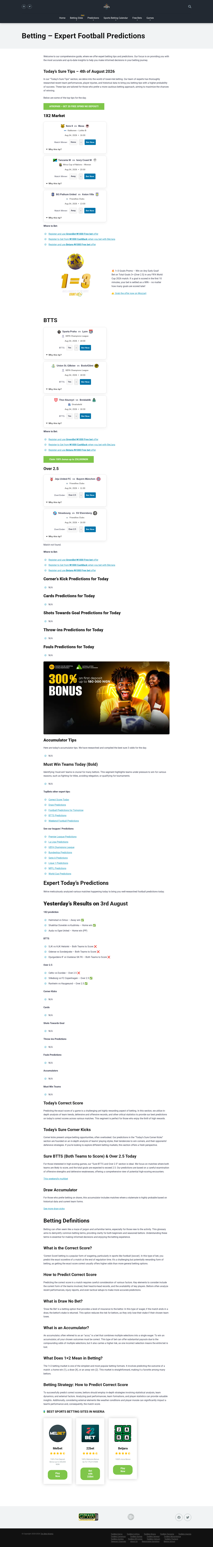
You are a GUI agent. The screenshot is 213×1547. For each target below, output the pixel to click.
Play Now (57, 1475)
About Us (134, 1541)
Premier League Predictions (63, 836)
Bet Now (90, 142)
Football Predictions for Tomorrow (66, 810)
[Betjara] (123, 1441)
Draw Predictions (57, 804)
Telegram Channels (118, 1541)
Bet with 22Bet (90, 1473)
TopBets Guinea (136, 1537)
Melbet (57, 1448)
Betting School (169, 1541)
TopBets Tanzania (167, 1534)
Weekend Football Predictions (64, 820)
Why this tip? (55, 149)
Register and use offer (73, 234)
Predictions (93, 18)
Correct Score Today (59, 799)
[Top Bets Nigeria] (106, 6)
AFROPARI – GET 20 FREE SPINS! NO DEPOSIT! (74, 106)
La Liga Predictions (58, 842)
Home (62, 18)
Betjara (123, 1448)
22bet (90, 1448)
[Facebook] (24, 6)
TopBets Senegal (153, 1537)
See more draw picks (54, 1208)
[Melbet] (57, 1441)
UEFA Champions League (61, 847)
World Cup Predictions (60, 873)
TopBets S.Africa (133, 1534)
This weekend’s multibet (55, 1178)
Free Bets (137, 18)
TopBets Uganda (184, 1534)
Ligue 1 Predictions (58, 863)
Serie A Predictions (58, 858)
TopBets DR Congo (135, 1539)
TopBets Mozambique (172, 1537)
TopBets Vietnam (153, 1539)
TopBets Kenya (116, 1534)
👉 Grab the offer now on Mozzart (129, 293)
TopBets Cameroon (118, 1537)
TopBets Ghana (150, 1534)
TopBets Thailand (171, 1539)
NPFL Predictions (57, 868)
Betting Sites (76, 18)
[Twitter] (30, 6)
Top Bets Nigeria (47, 1534)
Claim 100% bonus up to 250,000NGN (68, 459)
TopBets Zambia (117, 1539)
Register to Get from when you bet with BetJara (82, 239)
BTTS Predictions (57, 815)
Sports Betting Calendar (116, 18)
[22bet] (90, 1441)
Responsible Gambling (150, 1541)
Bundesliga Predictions (60, 852)
